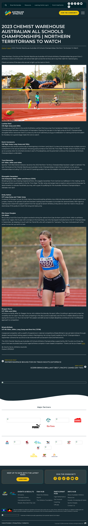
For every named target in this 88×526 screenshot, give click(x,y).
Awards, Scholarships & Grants (77, 500)
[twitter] (78, 3)
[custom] (75, 3)
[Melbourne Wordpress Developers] (85, 523)
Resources (28, 5)
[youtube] (81, 3)
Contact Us (71, 505)
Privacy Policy (17, 523)
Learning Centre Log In (42, 5)
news (9, 48)
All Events (21, 494)
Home (4, 48)
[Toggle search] (6, 5)
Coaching (57, 502)
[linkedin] (69, 7)
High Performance (60, 496)
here (83, 343)
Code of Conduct (6, 523)
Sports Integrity (72, 502)
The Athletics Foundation (45, 500)
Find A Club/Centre (58, 5)
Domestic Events (23, 497)
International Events (24, 500)
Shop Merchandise (15, 5)
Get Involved (58, 499)
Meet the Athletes (42, 494)
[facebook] (69, 3)
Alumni (39, 497)
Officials (56, 504)
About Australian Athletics (76, 494)
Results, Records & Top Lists (26, 502)
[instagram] (72, 3)
